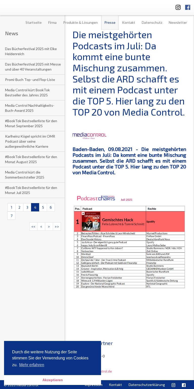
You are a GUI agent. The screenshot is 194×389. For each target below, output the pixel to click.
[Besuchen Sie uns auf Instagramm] (176, 6)
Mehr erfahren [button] (31, 365)
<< (33, 226)
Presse (109, 22)
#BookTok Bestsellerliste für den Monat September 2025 (31, 123)
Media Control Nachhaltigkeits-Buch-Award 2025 (29, 108)
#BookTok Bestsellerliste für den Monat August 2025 (31, 159)
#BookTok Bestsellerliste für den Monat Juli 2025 (31, 190)
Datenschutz (152, 22)
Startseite (34, 22)
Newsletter (178, 22)
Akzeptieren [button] (52, 380)
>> (57, 226)
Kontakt (128, 22)
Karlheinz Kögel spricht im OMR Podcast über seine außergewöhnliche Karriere (30, 141)
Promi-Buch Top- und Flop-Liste (30, 79)
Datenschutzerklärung (147, 384)
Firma (52, 22)
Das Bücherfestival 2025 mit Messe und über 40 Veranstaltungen (33, 66)
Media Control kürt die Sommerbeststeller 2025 (24, 174)
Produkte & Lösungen (80, 22)
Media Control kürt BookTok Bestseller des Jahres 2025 (27, 92)
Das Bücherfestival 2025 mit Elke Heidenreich (31, 51)
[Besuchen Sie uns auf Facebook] (187, 6)
